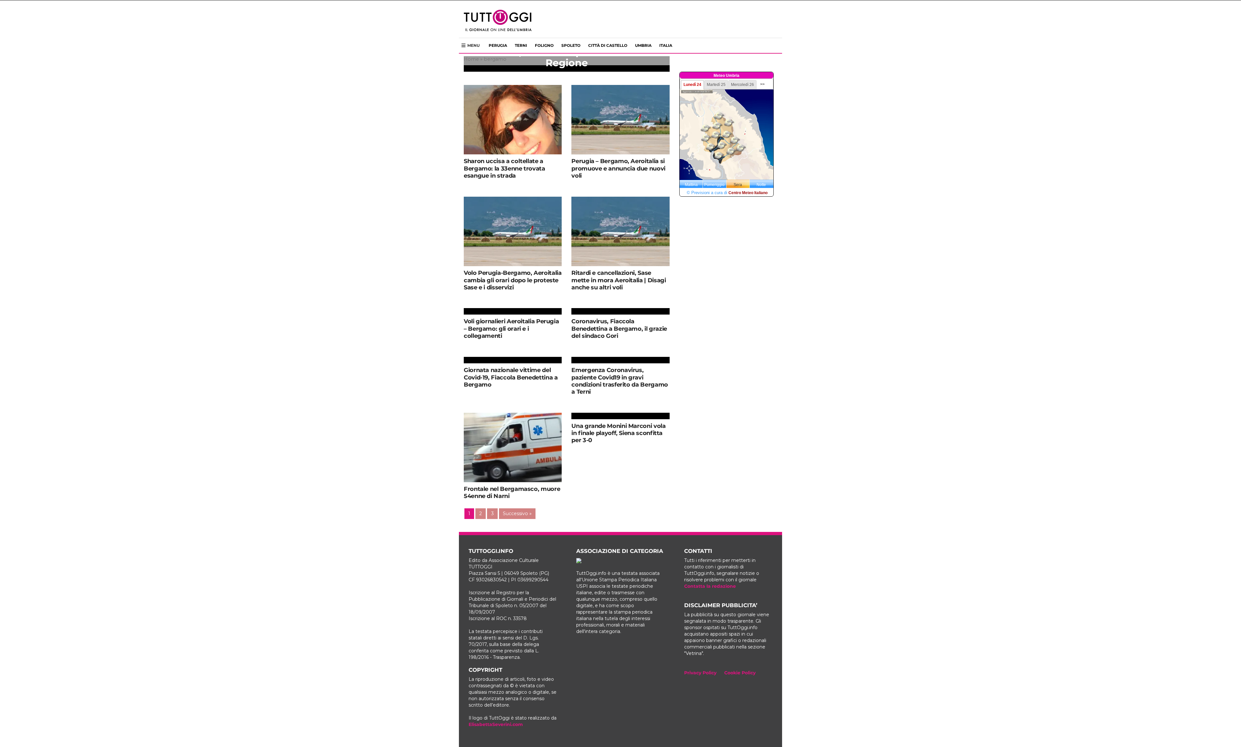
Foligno (544, 45)
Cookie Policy (740, 673)
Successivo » (517, 513)
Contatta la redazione (710, 586)
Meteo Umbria (726, 75)
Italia (665, 45)
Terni (521, 45)
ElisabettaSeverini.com (496, 724)
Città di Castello (607, 45)
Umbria (643, 45)
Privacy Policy (700, 673)
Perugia (498, 45)
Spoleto (570, 45)
